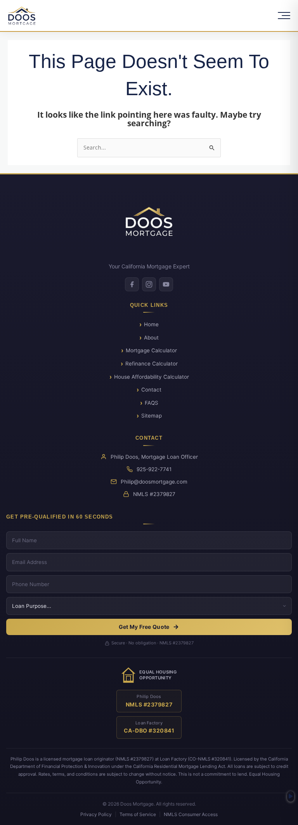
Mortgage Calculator (151, 350)
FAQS (151, 403)
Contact (151, 389)
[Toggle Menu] (284, 15)
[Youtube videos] (290, 796)
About (151, 337)
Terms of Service (138, 814)
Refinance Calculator (151, 363)
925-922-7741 (154, 469)
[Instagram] (149, 284)
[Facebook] (132, 284)
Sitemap (151, 415)
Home (151, 324)
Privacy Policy (96, 814)
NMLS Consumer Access (191, 814)
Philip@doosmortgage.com (154, 482)
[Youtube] (166, 284)
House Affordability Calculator (151, 377)
